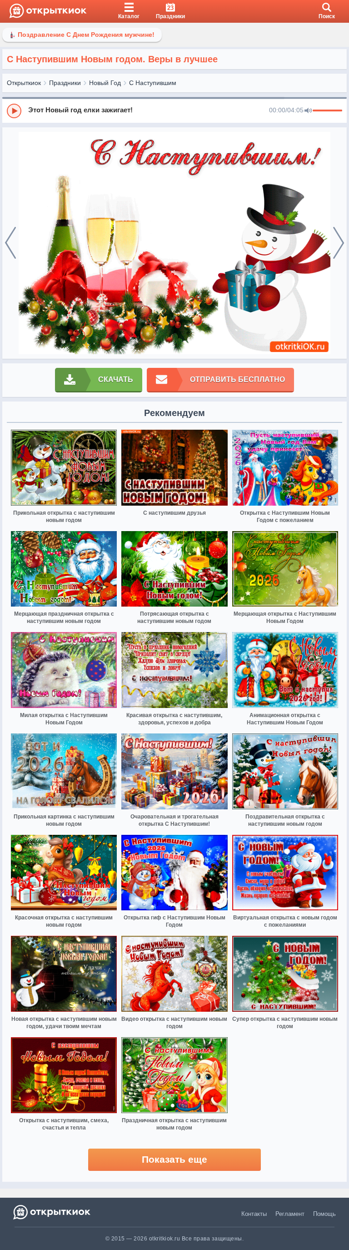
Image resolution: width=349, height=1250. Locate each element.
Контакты (254, 1213)
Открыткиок (24, 82)
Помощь (324, 1213)
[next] (338, 243)
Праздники (65, 82)
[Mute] (308, 110)
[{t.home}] (52, 1212)
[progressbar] (327, 111)
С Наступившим (152, 82)
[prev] (10, 243)
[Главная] (48, 11)
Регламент (289, 1213)
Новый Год (105, 82)
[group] (174, 110)
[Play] (14, 111)
